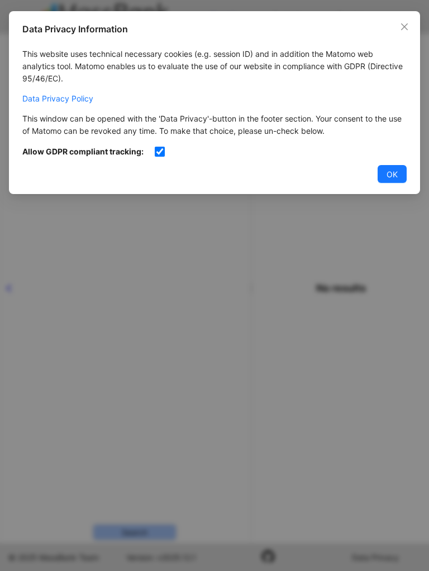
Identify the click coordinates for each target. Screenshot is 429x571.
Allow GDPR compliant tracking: (83, 151)
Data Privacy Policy (57, 98)
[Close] (404, 27)
